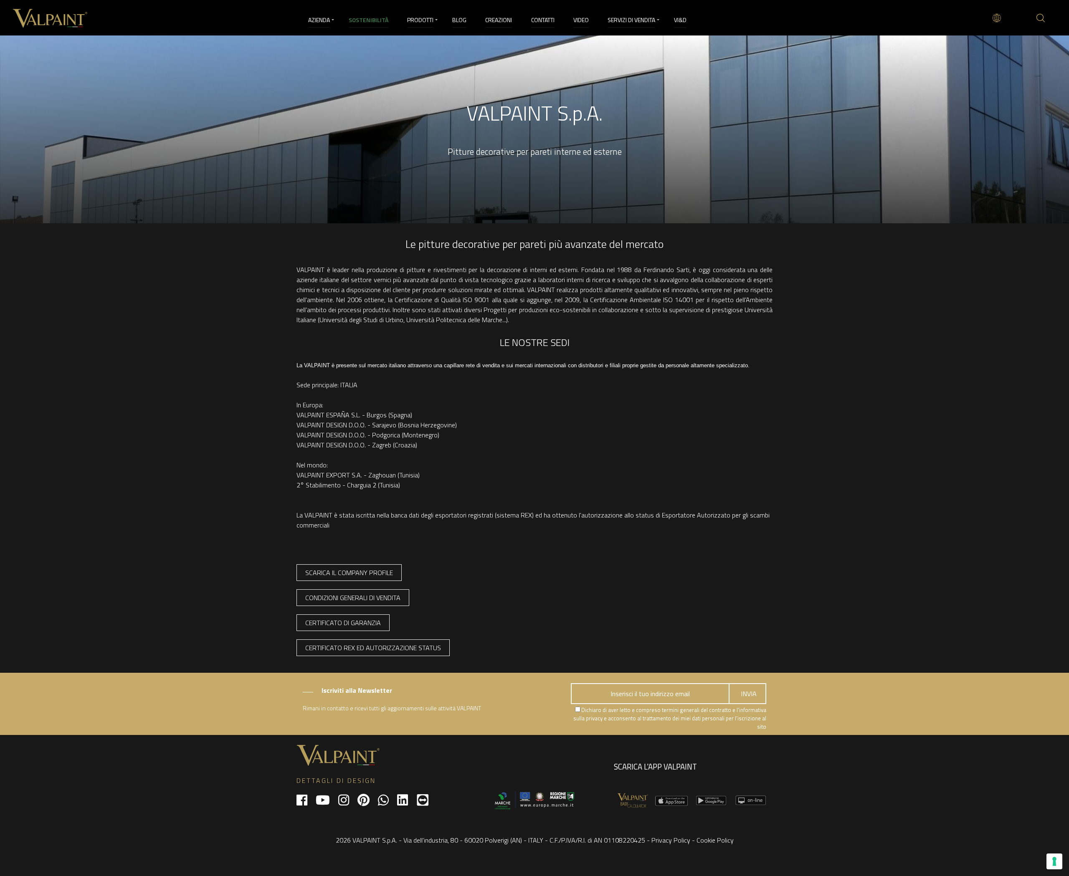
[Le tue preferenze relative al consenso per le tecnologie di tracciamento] (1054, 861)
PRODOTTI (420, 19)
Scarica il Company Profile (349, 573)
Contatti (543, 19)
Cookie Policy (715, 840)
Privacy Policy (670, 840)
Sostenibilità (368, 19)
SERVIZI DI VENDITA (631, 19)
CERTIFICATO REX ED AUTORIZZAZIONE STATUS (373, 648)
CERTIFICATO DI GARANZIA (343, 623)
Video (581, 19)
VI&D (680, 19)
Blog (459, 19)
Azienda (319, 19)
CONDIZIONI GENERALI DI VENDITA (352, 598)
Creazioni (498, 19)
